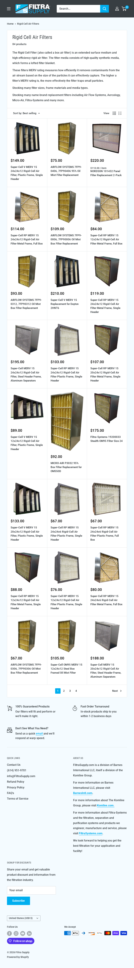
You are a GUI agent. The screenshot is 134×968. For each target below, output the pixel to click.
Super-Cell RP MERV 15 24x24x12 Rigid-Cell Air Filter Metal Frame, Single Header (105, 306)
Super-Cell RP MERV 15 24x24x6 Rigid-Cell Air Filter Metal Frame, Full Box (106, 600)
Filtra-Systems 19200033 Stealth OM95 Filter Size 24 (106, 439)
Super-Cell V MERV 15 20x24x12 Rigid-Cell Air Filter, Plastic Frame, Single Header (27, 533)
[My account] (117, 9)
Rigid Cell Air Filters (28, 23)
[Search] (104, 9)
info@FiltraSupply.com (21, 776)
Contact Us (13, 764)
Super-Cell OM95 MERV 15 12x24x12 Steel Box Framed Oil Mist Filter (66, 668)
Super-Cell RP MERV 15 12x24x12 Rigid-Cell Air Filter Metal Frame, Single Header (26, 602)
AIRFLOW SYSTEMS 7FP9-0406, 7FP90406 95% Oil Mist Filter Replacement (66, 171)
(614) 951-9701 (16, 770)
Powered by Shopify (18, 957)
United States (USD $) (21, 918)
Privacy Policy (15, 787)
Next (115, 690)
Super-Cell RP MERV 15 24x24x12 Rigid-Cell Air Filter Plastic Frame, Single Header (66, 374)
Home (10, 23)
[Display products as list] (120, 113)
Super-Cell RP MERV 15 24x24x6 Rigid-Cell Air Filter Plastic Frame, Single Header (66, 533)
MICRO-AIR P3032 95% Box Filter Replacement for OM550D (66, 467)
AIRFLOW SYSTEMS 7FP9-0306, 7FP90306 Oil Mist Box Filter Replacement (26, 668)
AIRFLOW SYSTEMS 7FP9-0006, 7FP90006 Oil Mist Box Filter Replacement (66, 239)
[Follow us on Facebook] (9, 933)
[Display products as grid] (114, 113)
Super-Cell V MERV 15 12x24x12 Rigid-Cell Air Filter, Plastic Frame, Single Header (27, 443)
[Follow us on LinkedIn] (29, 933)
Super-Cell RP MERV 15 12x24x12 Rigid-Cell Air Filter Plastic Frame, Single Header (66, 602)
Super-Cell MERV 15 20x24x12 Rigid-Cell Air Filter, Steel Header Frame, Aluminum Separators (105, 670)
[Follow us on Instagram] (16, 933)
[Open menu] (8, 8)
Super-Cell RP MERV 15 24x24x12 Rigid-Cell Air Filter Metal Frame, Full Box (27, 239)
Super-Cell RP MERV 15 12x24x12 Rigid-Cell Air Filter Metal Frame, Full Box (106, 239)
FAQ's (10, 793)
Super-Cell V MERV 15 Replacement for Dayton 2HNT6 (65, 304)
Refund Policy (15, 781)
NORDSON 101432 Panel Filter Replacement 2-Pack (106, 173)
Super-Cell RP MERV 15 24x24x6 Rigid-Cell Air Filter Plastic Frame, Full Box (104, 533)
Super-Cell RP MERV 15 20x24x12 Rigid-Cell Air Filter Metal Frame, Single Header (105, 374)
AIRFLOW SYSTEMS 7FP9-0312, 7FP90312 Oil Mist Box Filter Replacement (26, 304)
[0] (124, 9)
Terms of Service (17, 798)
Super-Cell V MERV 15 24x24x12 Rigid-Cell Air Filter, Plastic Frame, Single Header (27, 173)
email (39, 733)
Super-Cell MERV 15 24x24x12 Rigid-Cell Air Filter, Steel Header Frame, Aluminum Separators (26, 374)
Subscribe (18, 900)
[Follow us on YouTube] (22, 933)
